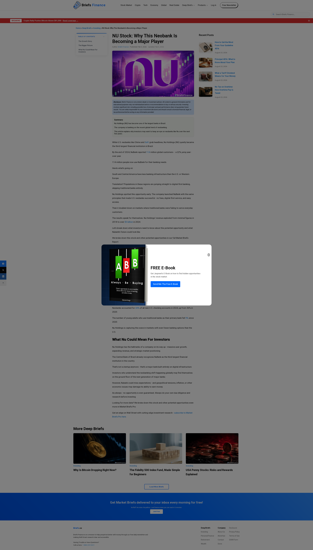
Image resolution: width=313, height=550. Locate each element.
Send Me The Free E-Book (165, 284)
